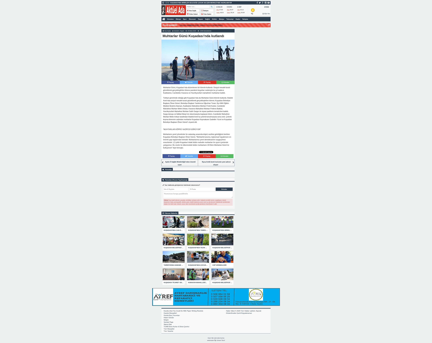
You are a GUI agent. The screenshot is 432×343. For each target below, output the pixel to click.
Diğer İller (267, 14)
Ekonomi (192, 19)
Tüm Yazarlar (168, 331)
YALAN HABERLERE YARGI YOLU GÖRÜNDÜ (201, 25)
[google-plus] (263, 3)
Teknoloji (229, 19)
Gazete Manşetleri (170, 313)
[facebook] (257, 3)
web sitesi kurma (219, 338)
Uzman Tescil (221, 340)
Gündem (170, 19)
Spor (185, 19)
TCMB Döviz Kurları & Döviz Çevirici (176, 326)
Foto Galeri (207, 14)
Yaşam (200, 19)
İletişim (205, 10)
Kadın (238, 19)
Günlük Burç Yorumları (172, 315)
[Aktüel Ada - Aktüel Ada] (173, 10)
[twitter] (260, 3)
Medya (221, 19)
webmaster (210, 340)
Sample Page (168, 322)
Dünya (178, 19)
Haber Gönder (169, 317)
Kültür (214, 19)
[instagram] (266, 3)
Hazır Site (211, 338)
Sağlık (207, 19)
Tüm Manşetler (169, 329)
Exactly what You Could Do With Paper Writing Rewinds (183, 311)
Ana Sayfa (192, 10)
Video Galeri (193, 14)
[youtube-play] (269, 3)
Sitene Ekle (168, 324)
